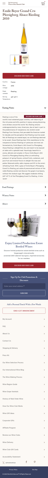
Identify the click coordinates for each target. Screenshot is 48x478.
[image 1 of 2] (14, 60)
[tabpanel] (24, 147)
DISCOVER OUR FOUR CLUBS (24, 265)
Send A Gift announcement (24, 311)
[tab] (24, 108)
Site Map (34, 470)
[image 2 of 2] (24, 60)
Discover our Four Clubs (24, 76)
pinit (24, 66)
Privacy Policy (13, 470)
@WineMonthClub (11, 463)
